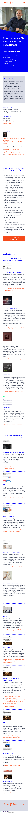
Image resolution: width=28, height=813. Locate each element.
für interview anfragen (13, 238)
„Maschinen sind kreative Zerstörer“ (13, 567)
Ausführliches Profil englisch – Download (14, 154)
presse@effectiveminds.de (9, 122)
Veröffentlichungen (14, 260)
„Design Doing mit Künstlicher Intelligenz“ (14, 700)
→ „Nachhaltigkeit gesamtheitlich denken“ (13, 328)
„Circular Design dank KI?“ (10, 698)
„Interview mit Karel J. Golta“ (11, 793)
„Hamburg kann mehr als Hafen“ (12, 765)
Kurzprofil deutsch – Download (11, 149)
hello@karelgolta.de (8, 123)
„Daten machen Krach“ (9, 705)
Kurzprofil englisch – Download (11, 151)
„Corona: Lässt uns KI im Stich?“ (12, 696)
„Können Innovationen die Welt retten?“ (14, 424)
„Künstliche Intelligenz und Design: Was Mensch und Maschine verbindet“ (13, 702)
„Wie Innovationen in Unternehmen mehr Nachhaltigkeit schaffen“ (13, 289)
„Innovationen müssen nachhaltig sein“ (13, 359)
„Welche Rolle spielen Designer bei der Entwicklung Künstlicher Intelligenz (13, 736)
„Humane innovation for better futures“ (14, 391)
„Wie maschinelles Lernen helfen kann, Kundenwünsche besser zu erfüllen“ (13, 530)
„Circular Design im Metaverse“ (11, 467)
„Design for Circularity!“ (10, 468)
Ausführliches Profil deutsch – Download (14, 152)
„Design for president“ (9, 706)
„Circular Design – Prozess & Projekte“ (13, 498)
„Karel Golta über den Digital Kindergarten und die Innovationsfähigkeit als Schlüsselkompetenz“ (14, 660)
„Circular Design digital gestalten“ (12, 630)
